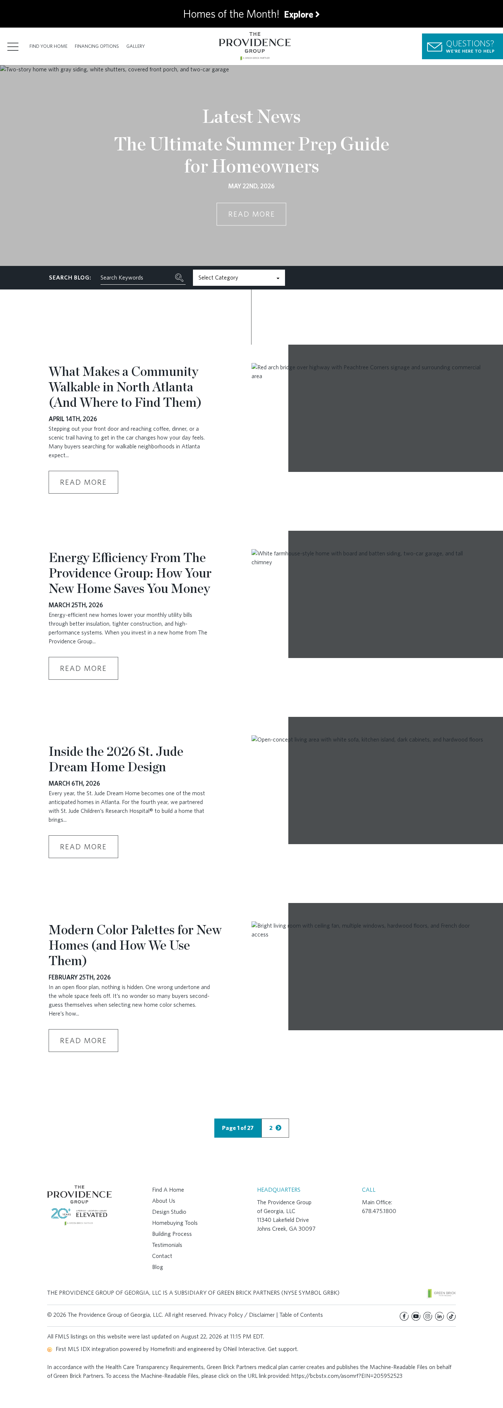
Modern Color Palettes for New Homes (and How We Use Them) (135, 945)
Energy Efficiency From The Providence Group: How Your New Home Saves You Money (130, 573)
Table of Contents (301, 1314)
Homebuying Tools (175, 1222)
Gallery (135, 46)
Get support (282, 1348)
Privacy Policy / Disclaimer (242, 1314)
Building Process (172, 1233)
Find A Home (168, 1189)
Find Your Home (48, 46)
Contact (162, 1255)
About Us (163, 1200)
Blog (157, 1266)
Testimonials (167, 1244)
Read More (251, 214)
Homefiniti (163, 1348)
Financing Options (97, 46)
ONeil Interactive (244, 1348)
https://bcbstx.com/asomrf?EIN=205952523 (346, 1375)
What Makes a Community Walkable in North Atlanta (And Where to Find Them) (125, 386)
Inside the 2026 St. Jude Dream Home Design (116, 758)
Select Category (218, 277)
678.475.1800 (379, 1211)
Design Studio (169, 1211)
